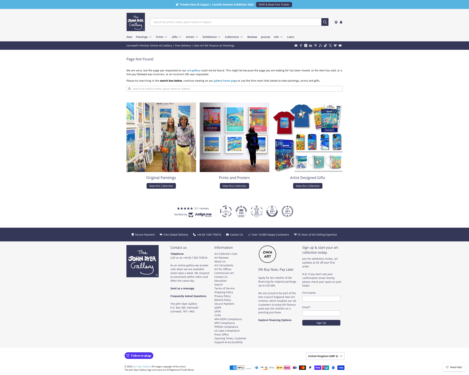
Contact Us (221, 277)
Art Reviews (221, 257)
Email (306, 307)
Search (218, 284)
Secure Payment (224, 303)
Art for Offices (222, 269)
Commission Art (224, 273)
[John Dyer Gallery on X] (330, 45)
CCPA (217, 315)
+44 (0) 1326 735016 (195, 257)
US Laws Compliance (227, 330)
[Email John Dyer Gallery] (296, 45)
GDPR (217, 307)
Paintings (142, 37)
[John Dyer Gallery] (136, 22)
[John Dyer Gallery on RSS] (320, 45)
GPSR (217, 311)
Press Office (221, 334)
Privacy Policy (222, 296)
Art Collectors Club (225, 253)
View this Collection (161, 186)
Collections (232, 37)
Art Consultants (223, 265)
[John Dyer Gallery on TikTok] (325, 45)
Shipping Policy (223, 292)
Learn (290, 37)
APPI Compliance (224, 323)
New (129, 37)
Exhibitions (210, 37)
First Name (309, 292)
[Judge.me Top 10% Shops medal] (272, 211)
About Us (220, 261)
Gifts (175, 37)
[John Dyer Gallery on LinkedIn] (310, 45)
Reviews (252, 37)
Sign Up (321, 322)
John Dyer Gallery (141, 366)
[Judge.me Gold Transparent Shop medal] (226, 211)
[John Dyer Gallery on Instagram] (305, 45)
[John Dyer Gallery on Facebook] (300, 45)
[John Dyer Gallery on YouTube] (340, 45)
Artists (190, 37)
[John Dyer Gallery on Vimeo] (335, 45)
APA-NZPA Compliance (228, 319)
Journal (265, 37)
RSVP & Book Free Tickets (274, 4)
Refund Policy (222, 300)
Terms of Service (224, 288)
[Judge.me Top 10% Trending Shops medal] (287, 211)
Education (220, 280)
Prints (159, 37)
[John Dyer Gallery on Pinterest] (315, 45)
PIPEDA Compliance (226, 327)
